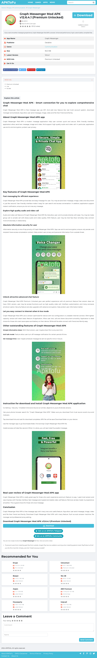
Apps (45, 2)
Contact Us (5, 656)
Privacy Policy (48, 653)
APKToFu (8, 2)
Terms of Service (35, 653)
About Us (14, 656)
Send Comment (86, 640)
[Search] (94, 2)
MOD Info (8, 80)
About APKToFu (7, 653)
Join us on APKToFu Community (49, 536)
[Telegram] (80, 653)
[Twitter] (94, 653)
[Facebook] (84, 653)
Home (30, 2)
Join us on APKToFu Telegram (50, 531)
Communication (51, 47)
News (52, 2)
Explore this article (11, 98)
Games (38, 2)
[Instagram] (90, 653)
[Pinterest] (87, 653)
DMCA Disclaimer (21, 653)
